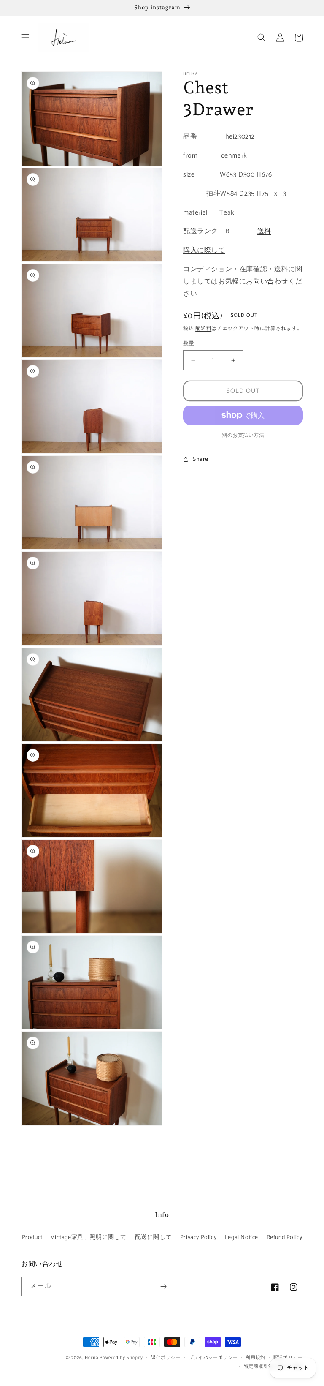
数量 (188, 344)
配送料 (203, 328)
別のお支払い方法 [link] (243, 435)
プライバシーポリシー (213, 1357)
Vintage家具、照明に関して (89, 1237)
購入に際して (204, 250)
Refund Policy (284, 1237)
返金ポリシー (166, 1357)
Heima (91, 1357)
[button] (25, 37)
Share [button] (200, 459)
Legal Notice (241, 1237)
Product (32, 1237)
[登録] (163, 1286)
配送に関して (153, 1237)
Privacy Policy (198, 1237)
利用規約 (255, 1357)
